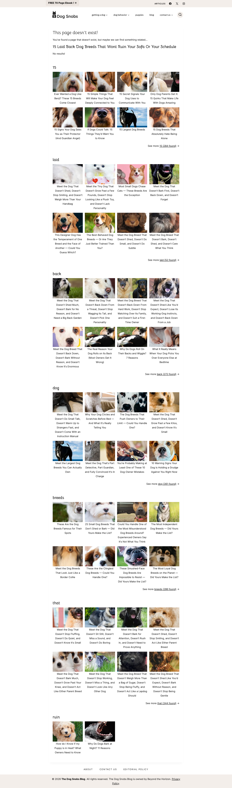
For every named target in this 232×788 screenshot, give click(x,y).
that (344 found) (166, 703)
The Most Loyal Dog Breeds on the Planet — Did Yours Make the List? (164, 573)
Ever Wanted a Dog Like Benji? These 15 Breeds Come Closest (67, 98)
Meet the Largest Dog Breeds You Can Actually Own (68, 467)
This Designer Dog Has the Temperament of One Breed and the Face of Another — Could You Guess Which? (67, 244)
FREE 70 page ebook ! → (62, 2)
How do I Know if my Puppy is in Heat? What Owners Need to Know (67, 748)
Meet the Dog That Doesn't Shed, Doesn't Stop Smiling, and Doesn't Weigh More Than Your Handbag (67, 195)
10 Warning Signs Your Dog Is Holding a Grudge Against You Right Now (164, 467)
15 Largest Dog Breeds (132, 129)
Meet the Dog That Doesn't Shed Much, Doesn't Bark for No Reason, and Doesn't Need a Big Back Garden (68, 309)
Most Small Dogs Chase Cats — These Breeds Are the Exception (132, 191)
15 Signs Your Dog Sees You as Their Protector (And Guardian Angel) (67, 134)
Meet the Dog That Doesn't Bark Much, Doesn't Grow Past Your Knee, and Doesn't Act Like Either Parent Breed (68, 682)
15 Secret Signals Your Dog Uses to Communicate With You (132, 98)
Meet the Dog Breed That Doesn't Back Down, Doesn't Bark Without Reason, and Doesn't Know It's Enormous (67, 358)
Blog (151, 14)
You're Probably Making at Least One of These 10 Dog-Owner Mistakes (132, 467)
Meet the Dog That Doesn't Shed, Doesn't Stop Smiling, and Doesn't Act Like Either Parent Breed (164, 638)
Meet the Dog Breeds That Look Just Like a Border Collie (67, 573)
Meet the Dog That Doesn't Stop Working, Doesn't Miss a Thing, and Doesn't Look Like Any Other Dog (100, 682)
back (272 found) (166, 374)
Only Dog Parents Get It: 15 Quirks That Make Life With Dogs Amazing (164, 98)
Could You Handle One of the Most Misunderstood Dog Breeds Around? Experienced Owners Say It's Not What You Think (132, 533)
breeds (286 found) (165, 589)
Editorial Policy (135, 769)
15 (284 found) (168, 145)
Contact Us (108, 769)
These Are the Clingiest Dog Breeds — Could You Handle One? (99, 573)
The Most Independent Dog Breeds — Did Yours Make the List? (164, 528)
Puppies (139, 14)
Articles (160, 3)
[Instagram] (183, 3)
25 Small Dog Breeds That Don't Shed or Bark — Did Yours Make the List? (100, 528)
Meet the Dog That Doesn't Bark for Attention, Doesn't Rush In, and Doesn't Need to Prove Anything (132, 638)
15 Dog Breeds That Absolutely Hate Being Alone (164, 134)
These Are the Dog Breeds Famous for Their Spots (68, 528)
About (88, 769)
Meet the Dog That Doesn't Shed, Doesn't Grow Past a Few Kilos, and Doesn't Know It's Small (164, 423)
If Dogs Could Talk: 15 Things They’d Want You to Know (100, 134)
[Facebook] (170, 3)
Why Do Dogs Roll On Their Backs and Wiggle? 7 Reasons (132, 353)
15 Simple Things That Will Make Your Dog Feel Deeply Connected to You (100, 98)
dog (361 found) (167, 483)
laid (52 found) (168, 260)
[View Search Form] (180, 15)
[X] (177, 3)
